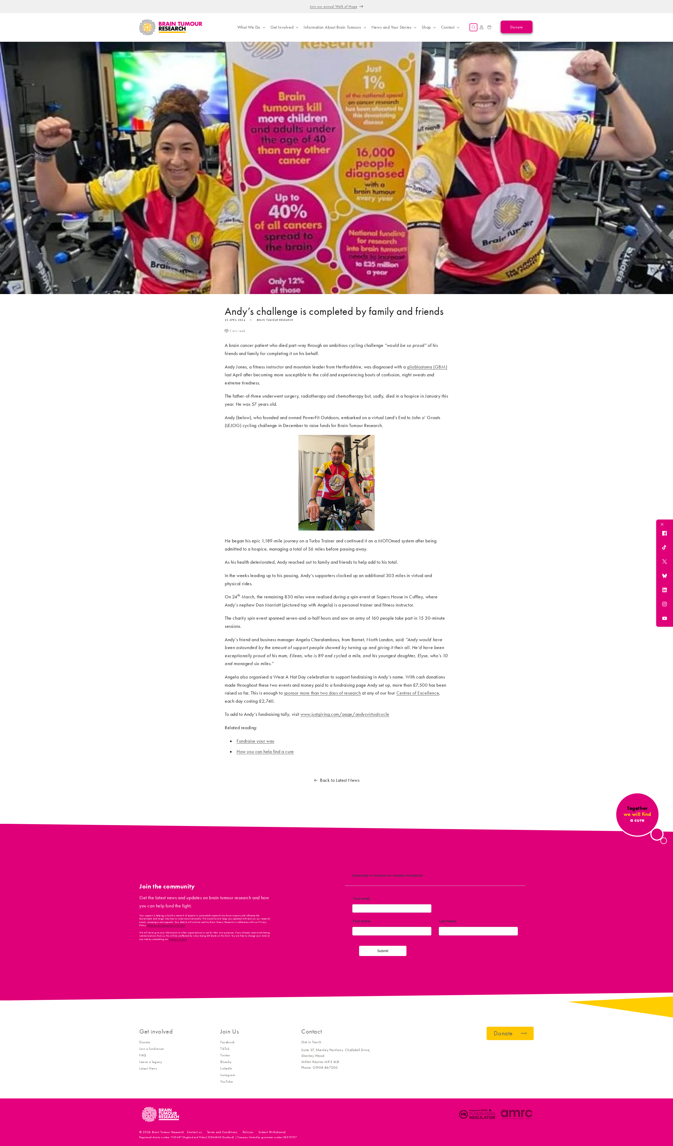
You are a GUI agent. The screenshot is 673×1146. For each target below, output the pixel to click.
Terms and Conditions (222, 1132)
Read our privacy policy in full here (166, 925)
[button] (250, 27)
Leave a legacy (150, 1062)
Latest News (148, 1068)
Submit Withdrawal (272, 1132)
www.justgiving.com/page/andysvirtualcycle (344, 714)
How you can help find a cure (265, 751)
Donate (144, 1042)
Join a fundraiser (151, 1049)
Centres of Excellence (417, 693)
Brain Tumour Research (168, 1132)
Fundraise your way (255, 741)
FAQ (142, 1055)
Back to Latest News (339, 780)
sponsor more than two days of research (322, 693)
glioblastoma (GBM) (427, 367)
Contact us (194, 1132)
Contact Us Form (178, 939)
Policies (248, 1132)
